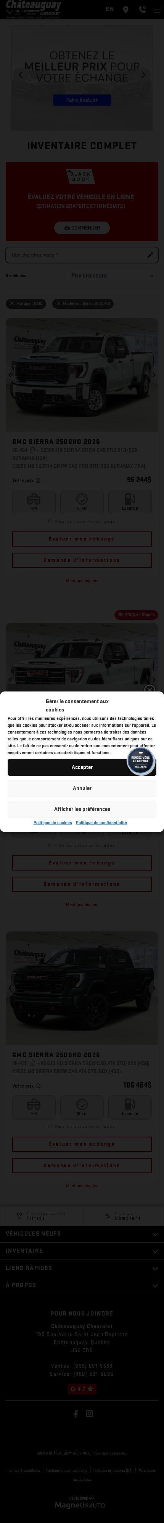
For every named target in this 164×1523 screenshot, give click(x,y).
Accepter (82, 767)
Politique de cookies (53, 822)
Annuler (82, 788)
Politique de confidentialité (101, 822)
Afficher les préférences (82, 809)
